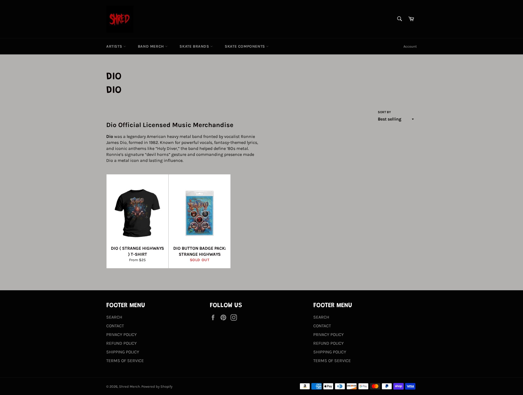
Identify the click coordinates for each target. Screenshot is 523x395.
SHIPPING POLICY (122, 351)
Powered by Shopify (156, 386)
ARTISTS (114, 46)
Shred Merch (129, 386)
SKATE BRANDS (195, 46)
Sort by (384, 112)
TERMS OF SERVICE (125, 360)
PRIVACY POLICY (121, 334)
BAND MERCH (151, 46)
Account (410, 46)
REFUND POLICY (121, 343)
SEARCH (114, 317)
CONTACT (115, 325)
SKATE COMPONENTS (245, 46)
